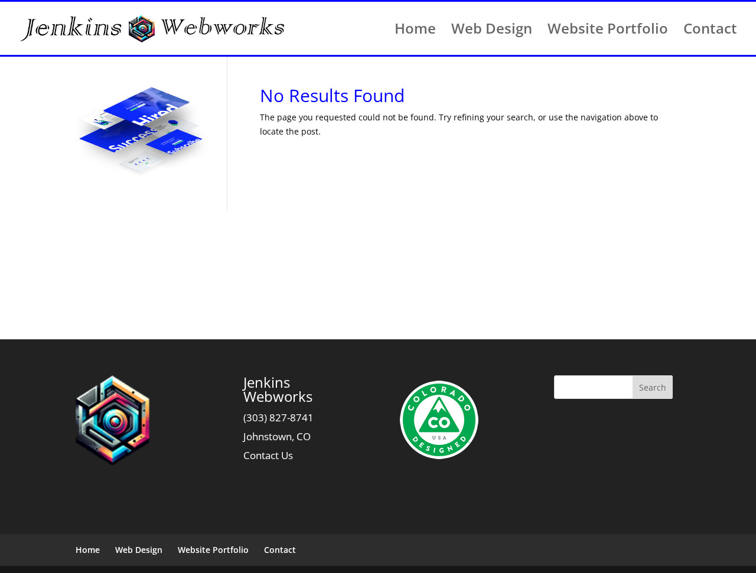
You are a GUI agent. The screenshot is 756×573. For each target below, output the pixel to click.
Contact (710, 31)
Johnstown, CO (277, 436)
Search (652, 387)
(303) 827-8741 (278, 417)
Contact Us (268, 455)
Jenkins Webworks (277, 389)
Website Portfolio (608, 31)
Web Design (491, 31)
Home (415, 31)
